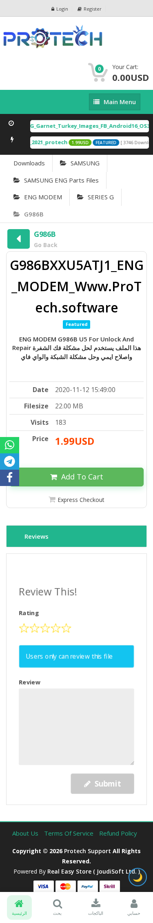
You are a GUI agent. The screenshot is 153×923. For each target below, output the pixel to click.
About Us (26, 833)
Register (93, 9)
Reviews (36, 536)
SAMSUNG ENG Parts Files (61, 180)
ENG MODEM (43, 197)
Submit (107, 782)
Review (30, 682)
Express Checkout (81, 500)
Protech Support (87, 851)
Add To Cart (82, 477)
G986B (34, 214)
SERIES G (101, 197)
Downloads (29, 163)
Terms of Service (69, 833)
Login (62, 9)
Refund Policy (118, 833)
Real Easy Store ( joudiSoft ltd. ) (93, 871)
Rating (30, 614)
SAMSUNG (85, 163)
